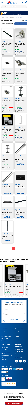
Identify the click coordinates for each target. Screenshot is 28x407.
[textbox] (14, 6)
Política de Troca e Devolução (5, 352)
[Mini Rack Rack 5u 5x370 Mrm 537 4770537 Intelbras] (20, 177)
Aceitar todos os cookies (14, 403)
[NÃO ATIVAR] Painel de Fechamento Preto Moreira (7, 43)
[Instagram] (20, 361)
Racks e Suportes (9, 18)
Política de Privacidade (14, 399)
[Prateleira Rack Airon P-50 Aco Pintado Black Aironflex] (7, 62)
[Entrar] (22, 2)
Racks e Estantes (18, 18)
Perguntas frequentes (6, 336)
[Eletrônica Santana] (12, 2)
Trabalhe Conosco (5, 334)
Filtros (21, 23)
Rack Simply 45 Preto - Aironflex (7, 236)
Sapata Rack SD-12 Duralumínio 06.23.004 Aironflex (20, 43)
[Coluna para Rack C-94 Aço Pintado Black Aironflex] (20, 62)
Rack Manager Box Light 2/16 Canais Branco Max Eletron (7, 130)
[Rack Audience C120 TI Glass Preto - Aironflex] (7, 148)
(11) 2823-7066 (20, 349)
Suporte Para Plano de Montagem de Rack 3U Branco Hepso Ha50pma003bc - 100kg (20, 130)
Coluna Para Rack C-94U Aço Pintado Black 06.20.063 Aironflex (7, 187)
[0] (25, 2)
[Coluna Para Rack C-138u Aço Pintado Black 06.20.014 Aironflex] (20, 148)
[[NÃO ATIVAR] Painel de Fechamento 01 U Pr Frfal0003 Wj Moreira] (20, 201)
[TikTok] (24, 361)
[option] (14, 280)
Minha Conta (18, 331)
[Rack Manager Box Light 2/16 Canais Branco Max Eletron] (7, 119)
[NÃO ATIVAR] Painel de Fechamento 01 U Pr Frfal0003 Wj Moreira (20, 211)
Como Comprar (4, 347)
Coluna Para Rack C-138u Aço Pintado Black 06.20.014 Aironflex (20, 158)
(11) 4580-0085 (20, 351)
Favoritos (17, 336)
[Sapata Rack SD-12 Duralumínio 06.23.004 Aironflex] (20, 34)
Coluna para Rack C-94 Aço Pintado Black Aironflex (20, 72)
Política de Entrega (5, 349)
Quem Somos (4, 331)
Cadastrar (14, 319)
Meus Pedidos (18, 334)
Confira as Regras (17, 14)
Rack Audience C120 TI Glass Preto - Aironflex (7, 158)
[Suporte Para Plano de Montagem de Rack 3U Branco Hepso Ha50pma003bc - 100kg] (20, 119)
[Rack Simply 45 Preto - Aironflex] (7, 226)
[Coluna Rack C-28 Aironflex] (7, 91)
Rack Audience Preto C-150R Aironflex (20, 101)
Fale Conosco (4, 340)
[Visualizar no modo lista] (23, 20)
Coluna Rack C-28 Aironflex (6, 101)
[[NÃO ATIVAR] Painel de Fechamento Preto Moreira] (7, 34)
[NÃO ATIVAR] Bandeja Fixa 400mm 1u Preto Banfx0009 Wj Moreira (7, 211)
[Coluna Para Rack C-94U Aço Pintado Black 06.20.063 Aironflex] (7, 177)
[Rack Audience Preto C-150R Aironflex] (20, 91)
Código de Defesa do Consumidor (6, 358)
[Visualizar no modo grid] (26, 20)
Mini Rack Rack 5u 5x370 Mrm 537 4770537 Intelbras (20, 187)
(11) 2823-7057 (20, 354)
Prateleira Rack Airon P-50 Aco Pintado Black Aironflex (7, 72)
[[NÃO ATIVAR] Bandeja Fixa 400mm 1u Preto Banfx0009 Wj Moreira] (7, 201)
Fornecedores (4, 338)
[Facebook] (16, 361)
